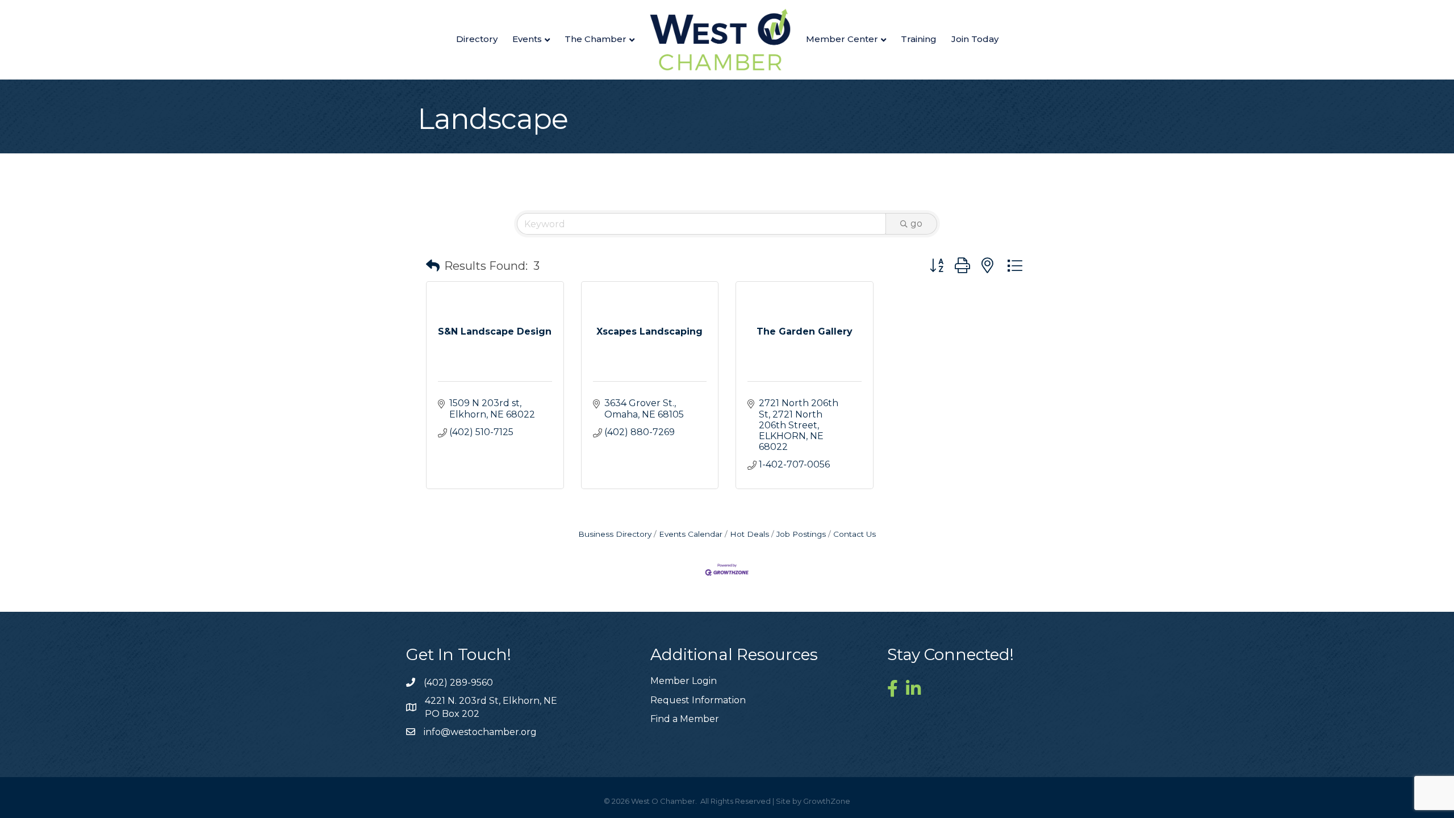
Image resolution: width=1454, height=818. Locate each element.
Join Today (974, 39)
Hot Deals (749, 534)
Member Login (683, 680)
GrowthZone (826, 801)
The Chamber (595, 39)
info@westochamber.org (480, 732)
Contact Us (854, 534)
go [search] (916, 223)
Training (919, 39)
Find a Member (684, 718)
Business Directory (614, 534)
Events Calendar (690, 534)
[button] (433, 266)
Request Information (698, 700)
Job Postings (801, 534)
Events (527, 39)
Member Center (842, 39)
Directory (477, 39)
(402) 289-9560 (458, 682)
